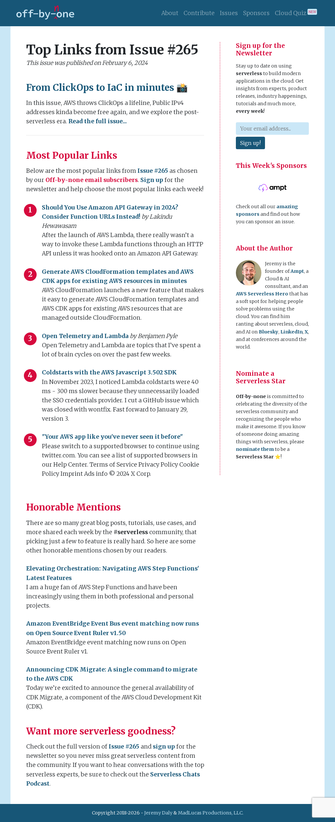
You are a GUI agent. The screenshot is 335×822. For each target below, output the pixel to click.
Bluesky (268, 332)
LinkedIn (291, 332)
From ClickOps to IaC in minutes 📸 (107, 87)
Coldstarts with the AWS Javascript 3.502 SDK (109, 372)
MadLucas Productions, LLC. (210, 813)
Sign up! (250, 143)
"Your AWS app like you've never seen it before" (112, 436)
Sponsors (256, 13)
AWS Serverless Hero (262, 294)
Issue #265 (152, 170)
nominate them (255, 449)
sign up (164, 746)
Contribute (199, 13)
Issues (229, 13)
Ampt (297, 271)
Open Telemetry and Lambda (85, 336)
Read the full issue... (97, 121)
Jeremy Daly (158, 813)
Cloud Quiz (295, 13)
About (169, 13)
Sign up (151, 180)
